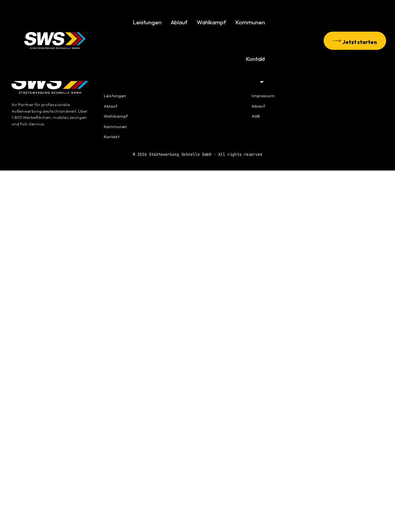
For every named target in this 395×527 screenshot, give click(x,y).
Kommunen (250, 22)
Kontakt (255, 58)
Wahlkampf (211, 22)
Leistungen (147, 22)
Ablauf (179, 22)
